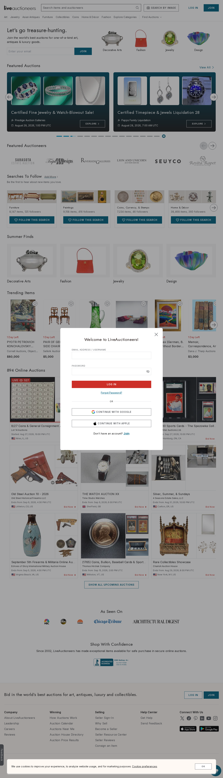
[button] (148, 371)
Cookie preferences (144, 766)
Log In (111, 384)
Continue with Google (113, 411)
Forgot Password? (111, 392)
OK (203, 766)
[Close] (156, 334)
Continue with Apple (114, 423)
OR (111, 401)
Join (126, 433)
